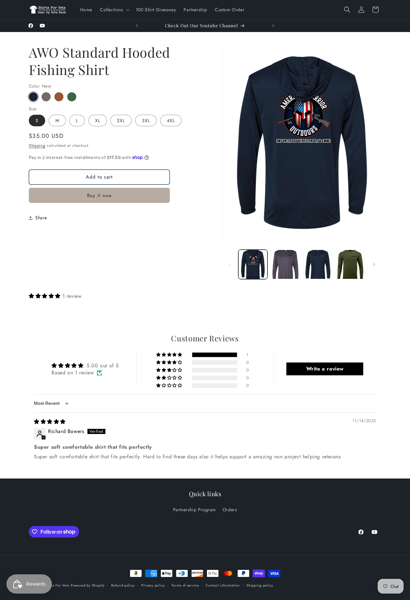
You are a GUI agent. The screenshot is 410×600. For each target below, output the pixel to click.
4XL (171, 120)
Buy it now (99, 195)
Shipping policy (259, 585)
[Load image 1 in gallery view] (252, 264)
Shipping (37, 145)
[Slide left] (230, 264)
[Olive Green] (71, 96)
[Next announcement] (273, 26)
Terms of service (185, 585)
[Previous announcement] (137, 26)
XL (97, 120)
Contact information (223, 585)
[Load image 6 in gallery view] (350, 264)
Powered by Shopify (88, 585)
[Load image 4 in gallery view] (317, 264)
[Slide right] (374, 264)
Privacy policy (153, 585)
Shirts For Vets (57, 585)
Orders (230, 509)
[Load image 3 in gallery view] (285, 264)
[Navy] (33, 96)
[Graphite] (46, 96)
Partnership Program (194, 509)
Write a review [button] (325, 368)
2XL (121, 120)
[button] (114, 9)
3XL (146, 120)
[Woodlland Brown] (58, 96)
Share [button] (41, 217)
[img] (50, 421)
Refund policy (123, 585)
